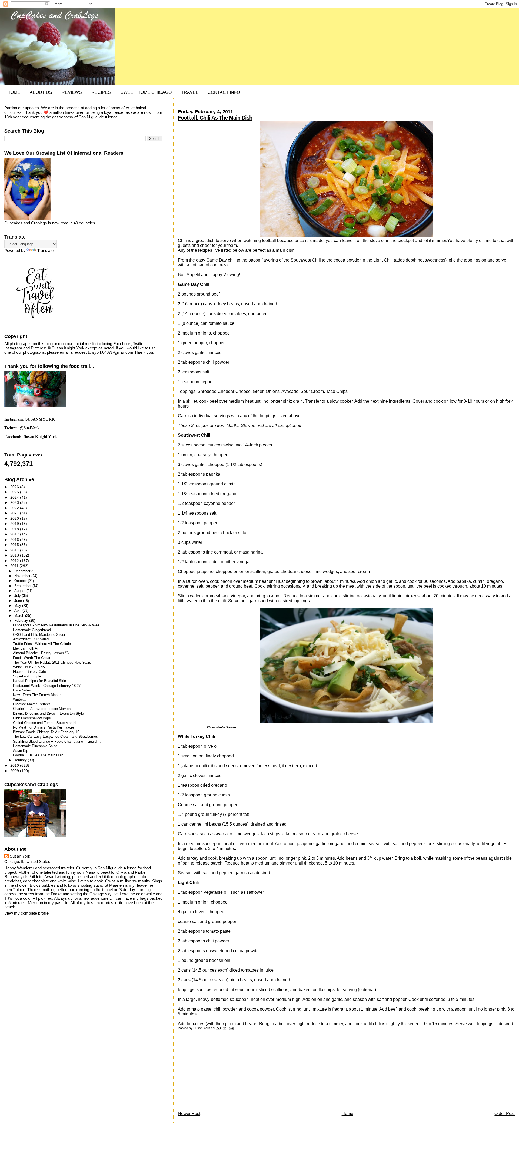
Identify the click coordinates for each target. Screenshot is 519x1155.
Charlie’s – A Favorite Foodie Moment (42, 709)
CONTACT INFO (224, 92)
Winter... (19, 699)
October (21, 581)
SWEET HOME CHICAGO (146, 92)
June (18, 601)
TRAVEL (189, 92)
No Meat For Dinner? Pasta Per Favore (43, 727)
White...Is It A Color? (29, 667)
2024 (15, 497)
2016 (15, 539)
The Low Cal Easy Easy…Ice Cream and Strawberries (55, 737)
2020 (15, 518)
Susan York (20, 856)
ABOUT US (41, 92)
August (20, 591)
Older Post (504, 1113)
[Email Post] (230, 1028)
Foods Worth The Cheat (31, 658)
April (18, 610)
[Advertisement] (218, 1072)
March (19, 616)
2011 (14, 566)
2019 (15, 523)
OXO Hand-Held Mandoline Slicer (39, 635)
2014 (15, 550)
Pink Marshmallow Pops (32, 718)
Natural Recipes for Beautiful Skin (39, 681)
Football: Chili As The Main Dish (215, 118)
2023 (15, 502)
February (21, 620)
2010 (15, 765)
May (18, 606)
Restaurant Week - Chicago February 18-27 (47, 686)
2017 (15, 534)
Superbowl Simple (27, 676)
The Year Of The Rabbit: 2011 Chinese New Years (52, 662)
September (23, 586)
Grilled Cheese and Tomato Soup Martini (44, 723)
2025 (15, 492)
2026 (15, 487)
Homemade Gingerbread (32, 630)
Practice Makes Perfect (31, 704)
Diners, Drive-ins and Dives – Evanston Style (48, 714)
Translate (45, 251)
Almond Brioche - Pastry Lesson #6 (41, 653)
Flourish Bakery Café (29, 672)
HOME (13, 92)
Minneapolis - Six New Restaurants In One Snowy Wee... (57, 625)
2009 (15, 771)
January (21, 760)
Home (347, 1113)
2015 (15, 544)
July (18, 596)
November (22, 576)
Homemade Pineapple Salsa (35, 746)
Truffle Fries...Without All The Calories (43, 644)
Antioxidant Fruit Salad (31, 639)
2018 (15, 529)
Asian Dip (20, 751)
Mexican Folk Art (26, 648)
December (22, 571)
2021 (15, 513)
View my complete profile (26, 913)
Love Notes (22, 690)
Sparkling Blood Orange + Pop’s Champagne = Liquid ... (57, 741)
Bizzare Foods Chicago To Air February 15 (46, 732)
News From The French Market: (38, 695)
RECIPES (101, 92)
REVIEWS (72, 92)
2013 (15, 555)
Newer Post (189, 1113)
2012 (15, 560)
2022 (15, 508)
